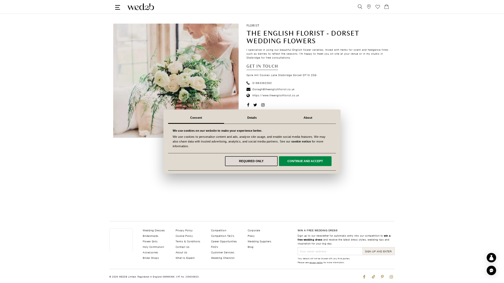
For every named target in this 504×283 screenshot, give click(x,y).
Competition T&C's (222, 235)
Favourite (377, 7)
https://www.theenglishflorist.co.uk (275, 95)
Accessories (150, 252)
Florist (252, 25)
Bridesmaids (150, 235)
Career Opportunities (224, 241)
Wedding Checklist (223, 257)
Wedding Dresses (154, 230)
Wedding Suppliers (259, 241)
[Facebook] (364, 276)
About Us (181, 252)
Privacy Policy (184, 230)
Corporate (254, 230)
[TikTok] (373, 276)
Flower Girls (150, 241)
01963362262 (262, 82)
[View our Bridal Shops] (369, 7)
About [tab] (308, 117)
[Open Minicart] (386, 7)
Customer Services (222, 252)
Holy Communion (153, 246)
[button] (491, 270)
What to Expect (185, 257)
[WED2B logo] (140, 6)
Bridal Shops (151, 257)
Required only (251, 161)
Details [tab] (252, 117)
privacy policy (316, 262)
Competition (218, 230)
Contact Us (183, 246)
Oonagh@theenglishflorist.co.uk (273, 89)
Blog (251, 246)
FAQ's (214, 246)
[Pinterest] (382, 276)
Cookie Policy (184, 235)
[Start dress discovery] (491, 257)
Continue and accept (305, 161)
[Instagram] (391, 276)
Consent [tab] (196, 117)
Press (251, 235)
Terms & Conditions (188, 241)
